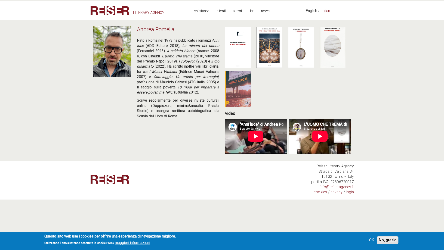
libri (251, 11)
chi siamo (202, 11)
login (350, 192)
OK (371, 240)
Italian (325, 11)
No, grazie (387, 240)
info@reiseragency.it (337, 187)
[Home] (110, 10)
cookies (320, 192)
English (311, 11)
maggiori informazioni (132, 243)
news (265, 11)
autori (237, 11)
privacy (336, 192)
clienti (221, 11)
